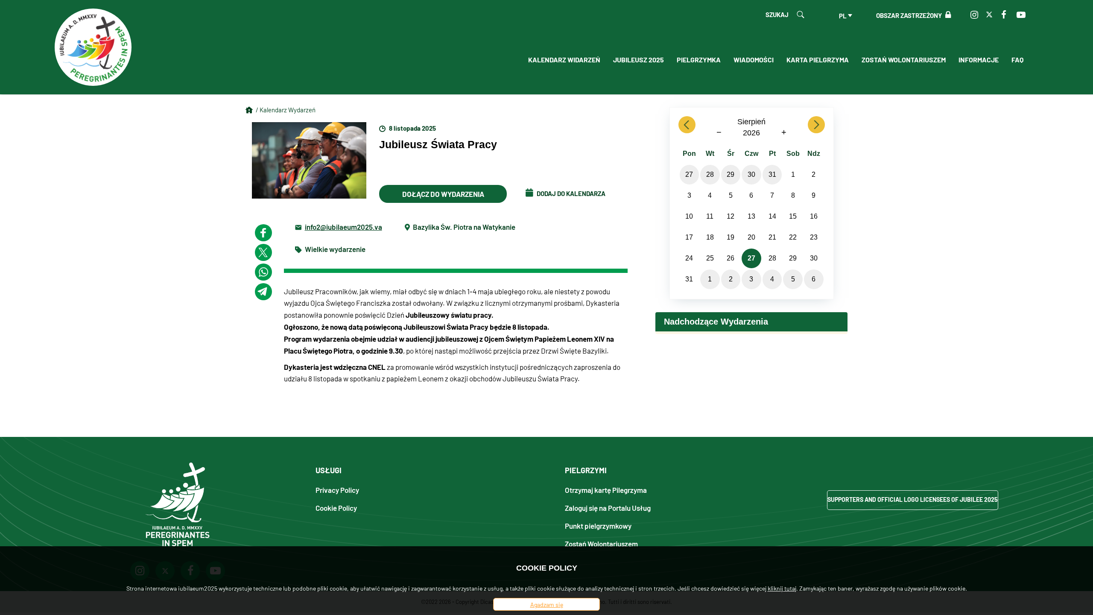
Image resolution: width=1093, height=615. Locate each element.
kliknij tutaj (782, 588)
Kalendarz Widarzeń (564, 59)
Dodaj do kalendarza (570, 193)
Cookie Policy (336, 507)
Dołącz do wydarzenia (443, 194)
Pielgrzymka (699, 59)
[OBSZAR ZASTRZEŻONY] (946, 15)
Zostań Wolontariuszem (904, 59)
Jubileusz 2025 (638, 59)
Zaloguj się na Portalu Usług (608, 507)
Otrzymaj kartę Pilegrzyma (606, 490)
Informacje (979, 59)
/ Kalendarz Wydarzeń (286, 109)
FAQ (1017, 59)
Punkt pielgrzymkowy (598, 525)
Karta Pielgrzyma (817, 59)
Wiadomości (754, 59)
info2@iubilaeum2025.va (343, 226)
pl (843, 15)
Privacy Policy (337, 490)
